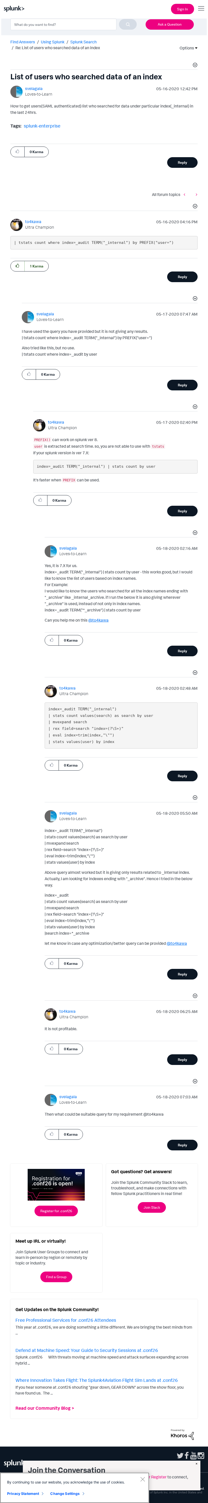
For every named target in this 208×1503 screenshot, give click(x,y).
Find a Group (56, 1277)
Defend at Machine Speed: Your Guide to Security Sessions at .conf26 (86, 1350)
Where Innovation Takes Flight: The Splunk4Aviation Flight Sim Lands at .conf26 (96, 1380)
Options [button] (185, 47)
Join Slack (152, 1207)
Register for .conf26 (56, 1211)
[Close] (142, 1479)
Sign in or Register (150, 1476)
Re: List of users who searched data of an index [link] (57, 47)
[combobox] (73, 24)
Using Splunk (52, 41)
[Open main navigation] (201, 8)
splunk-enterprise (42, 126)
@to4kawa (98, 620)
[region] (74, 1488)
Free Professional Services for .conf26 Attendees (65, 1320)
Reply (182, 162)
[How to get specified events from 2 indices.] (185, 194)
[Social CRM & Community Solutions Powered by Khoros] (182, 1434)
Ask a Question (170, 24)
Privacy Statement (23, 1493)
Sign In (182, 9)
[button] (194, 65)
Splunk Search (83, 41)
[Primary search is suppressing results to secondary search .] (195, 194)
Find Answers (22, 41)
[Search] (128, 24)
